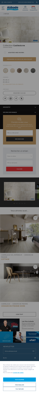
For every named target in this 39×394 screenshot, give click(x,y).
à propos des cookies (18, 372)
